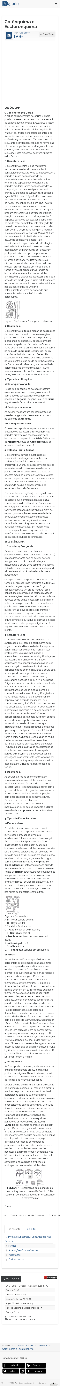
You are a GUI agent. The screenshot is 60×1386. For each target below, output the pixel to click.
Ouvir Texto (48, 34)
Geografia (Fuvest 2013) (17, 1299)
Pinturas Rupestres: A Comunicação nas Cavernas (28, 1239)
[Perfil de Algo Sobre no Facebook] (14, 36)
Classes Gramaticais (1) (16, 1294)
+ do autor (30, 1229)
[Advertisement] (30, 73)
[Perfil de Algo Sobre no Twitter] (17, 36)
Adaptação (15, 1254)
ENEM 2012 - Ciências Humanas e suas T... (25, 1286)
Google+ (36, 1365)
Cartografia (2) (12, 1290)
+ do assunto (14, 1229)
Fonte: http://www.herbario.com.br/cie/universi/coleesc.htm (30, 662)
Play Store (37, 1371)
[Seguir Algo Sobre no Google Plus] (20, 36)
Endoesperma (16, 1259)
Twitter (12, 1371)
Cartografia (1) (12, 1312)
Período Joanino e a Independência (22, 1308)
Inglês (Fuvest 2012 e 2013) (18, 1303)
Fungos (12, 1245)
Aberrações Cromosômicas (23, 1250)
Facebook (13, 1365)
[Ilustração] (13, 309)
